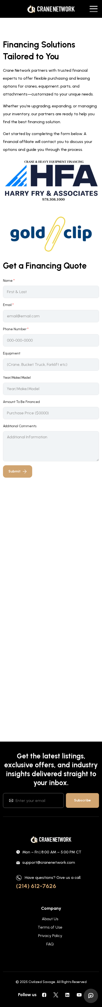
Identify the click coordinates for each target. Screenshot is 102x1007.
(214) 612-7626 (36, 886)
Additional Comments (19, 426)
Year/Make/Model (17, 377)
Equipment (11, 353)
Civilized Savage (41, 982)
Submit (14, 471)
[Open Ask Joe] (91, 996)
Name (9, 281)
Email (8, 305)
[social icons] (44, 995)
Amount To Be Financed (21, 402)
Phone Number (15, 329)
